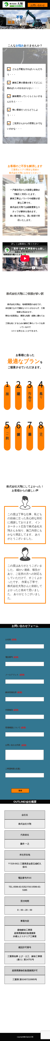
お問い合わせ (37, 5)
